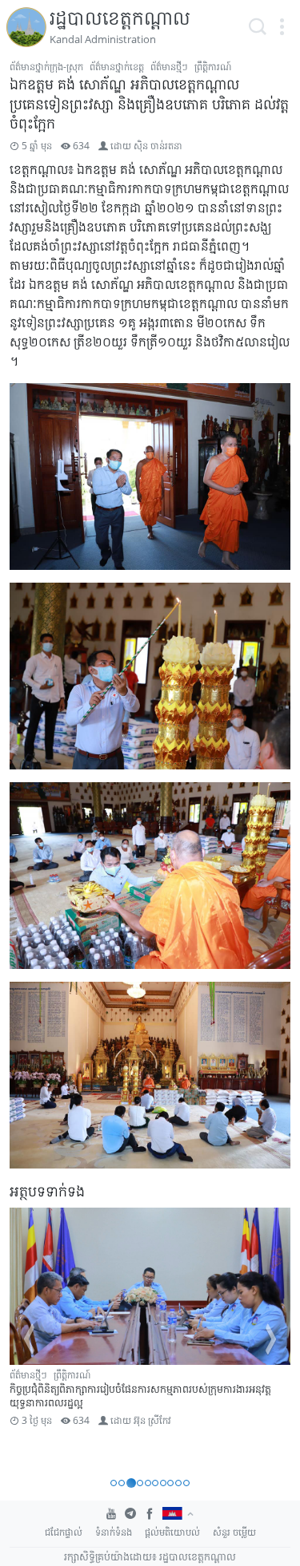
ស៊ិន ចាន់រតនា (158, 145)
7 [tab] (163, 1483)
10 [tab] (186, 1483)
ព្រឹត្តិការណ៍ (212, 66)
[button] (282, 27)
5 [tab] (148, 1483)
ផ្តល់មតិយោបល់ (172, 1532)
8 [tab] (170, 1483)
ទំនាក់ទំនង (113, 1532)
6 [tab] (155, 1483)
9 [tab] (178, 1483)
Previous (28, 1339)
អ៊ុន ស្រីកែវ (152, 1420)
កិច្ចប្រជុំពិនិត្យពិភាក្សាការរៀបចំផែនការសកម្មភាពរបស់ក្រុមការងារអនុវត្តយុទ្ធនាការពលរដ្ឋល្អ (140, 1396)
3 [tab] (131, 1483)
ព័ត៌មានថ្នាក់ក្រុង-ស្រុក (46, 66)
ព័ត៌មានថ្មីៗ (169, 66)
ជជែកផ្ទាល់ (63, 1532)
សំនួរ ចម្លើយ (234, 1532)
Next (271, 1339)
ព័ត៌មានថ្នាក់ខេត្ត (117, 66)
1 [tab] (113, 1483)
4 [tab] (140, 1483)
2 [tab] (121, 1483)
